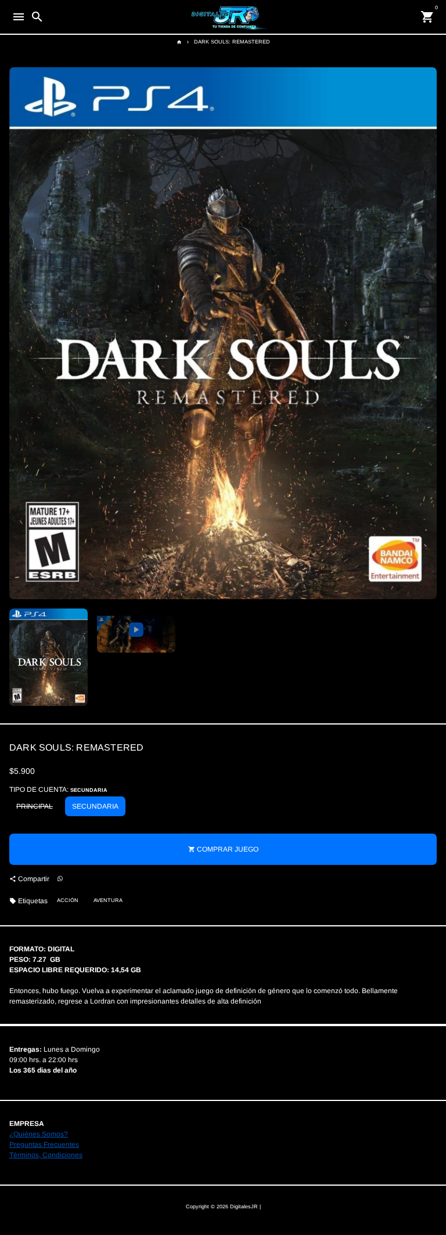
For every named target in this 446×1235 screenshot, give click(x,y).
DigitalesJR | (245, 1206)
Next (427, 333)
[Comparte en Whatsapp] (60, 879)
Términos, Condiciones (45, 1155)
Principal (34, 806)
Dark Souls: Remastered (232, 42)
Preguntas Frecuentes (44, 1144)
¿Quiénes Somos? (38, 1134)
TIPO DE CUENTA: (58, 789)
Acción (67, 900)
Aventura (108, 900)
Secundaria (95, 806)
